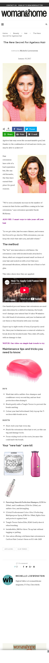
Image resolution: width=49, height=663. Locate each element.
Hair (25, 33)
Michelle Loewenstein (29, 50)
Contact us (11, 5)
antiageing (8, 549)
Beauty (16, 33)
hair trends (22, 549)
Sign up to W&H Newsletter (30, 5)
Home (5, 33)
